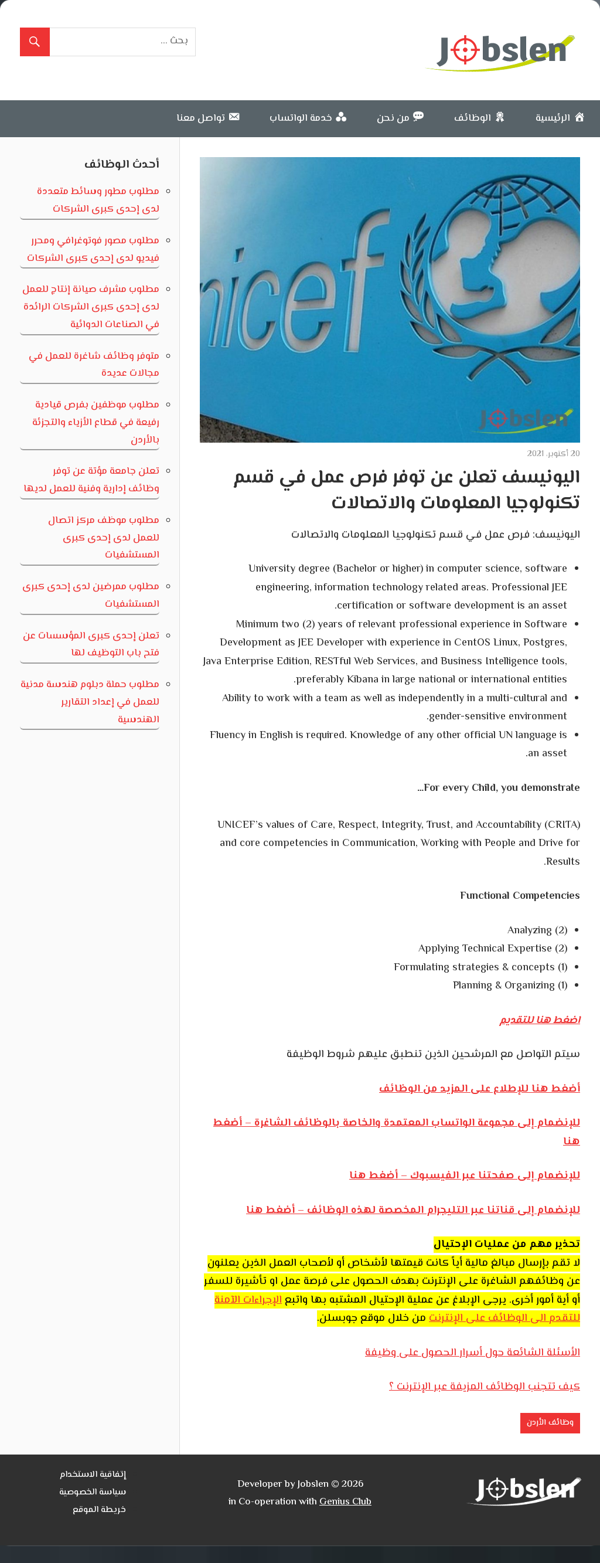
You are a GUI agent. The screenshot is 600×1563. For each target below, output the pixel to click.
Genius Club (345, 1502)
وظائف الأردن (550, 1422)
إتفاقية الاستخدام (93, 1475)
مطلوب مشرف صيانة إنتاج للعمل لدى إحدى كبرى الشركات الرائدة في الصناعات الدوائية (90, 307)
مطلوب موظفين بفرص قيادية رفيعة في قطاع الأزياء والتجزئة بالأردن (95, 422)
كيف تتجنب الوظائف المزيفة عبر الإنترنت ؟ (484, 1387)
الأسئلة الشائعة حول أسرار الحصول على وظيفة (472, 1353)
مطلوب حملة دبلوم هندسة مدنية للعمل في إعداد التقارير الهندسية (90, 702)
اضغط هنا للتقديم (539, 1020)
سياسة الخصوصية (92, 1492)
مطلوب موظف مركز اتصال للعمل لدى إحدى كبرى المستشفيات (103, 538)
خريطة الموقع (99, 1510)
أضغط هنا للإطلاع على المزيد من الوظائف (479, 1089)
